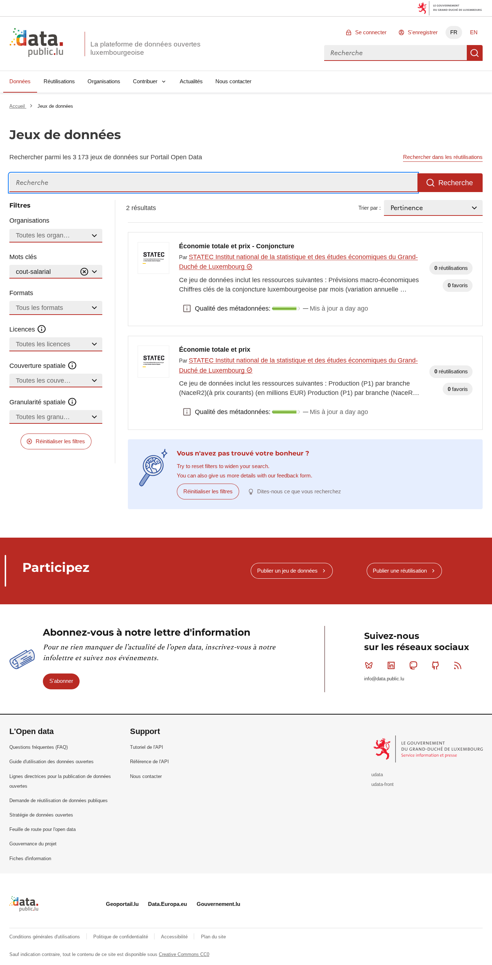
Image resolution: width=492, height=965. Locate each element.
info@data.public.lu (384, 678)
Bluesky (369, 665)
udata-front (382, 784)
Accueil (17, 106)
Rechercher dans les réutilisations (443, 157)
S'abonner (61, 681)
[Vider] (84, 272)
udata (377, 774)
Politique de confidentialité (121, 936)
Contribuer (145, 81)
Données (20, 81)
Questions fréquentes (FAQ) (38, 747)
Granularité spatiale (38, 402)
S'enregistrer (423, 32)
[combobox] (395, 53)
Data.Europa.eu (167, 904)
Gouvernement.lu (218, 904)
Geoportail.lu (122, 904)
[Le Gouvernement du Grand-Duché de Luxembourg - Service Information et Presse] (428, 748)
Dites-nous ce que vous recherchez (299, 491)
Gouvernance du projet (33, 843)
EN (474, 32)
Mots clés (23, 257)
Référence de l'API (149, 761)
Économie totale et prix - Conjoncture (236, 246)
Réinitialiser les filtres (60, 441)
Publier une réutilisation (400, 571)
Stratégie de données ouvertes (41, 815)
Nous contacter (233, 81)
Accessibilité (175, 936)
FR (453, 32)
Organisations (104, 81)
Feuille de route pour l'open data (42, 829)
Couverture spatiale (38, 365)
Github (435, 665)
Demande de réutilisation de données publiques (58, 800)
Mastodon (413, 665)
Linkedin (391, 665)
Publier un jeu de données (287, 571)
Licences (23, 329)
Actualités (191, 81)
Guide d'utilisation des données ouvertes (51, 761)
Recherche (475, 53)
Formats (21, 293)
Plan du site (213, 936)
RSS (458, 665)
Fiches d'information (30, 858)
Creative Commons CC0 (184, 954)
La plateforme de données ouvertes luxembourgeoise (145, 48)
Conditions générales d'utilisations (45, 936)
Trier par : (369, 208)
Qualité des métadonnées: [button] (187, 308)
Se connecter (370, 32)
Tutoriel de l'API (146, 747)
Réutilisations (59, 81)
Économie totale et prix (214, 349)
